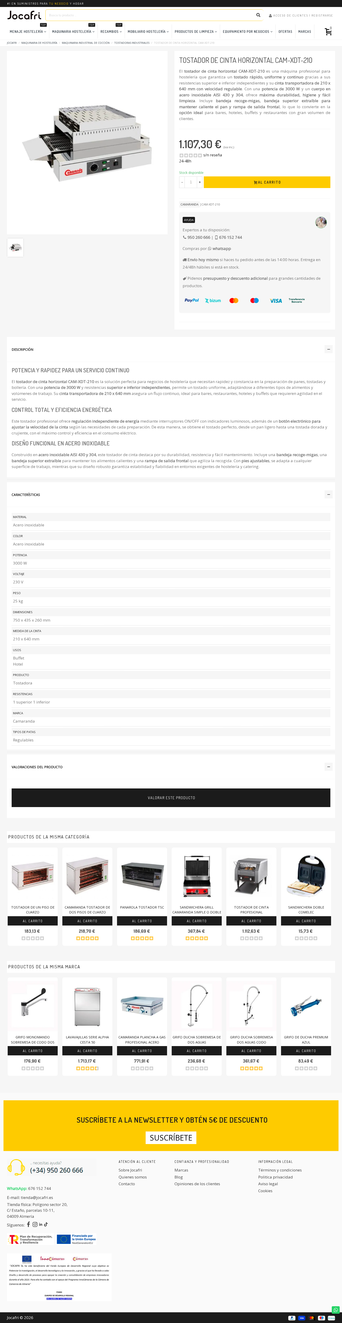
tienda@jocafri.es (37, 1197)
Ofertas (285, 31)
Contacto (127, 1183)
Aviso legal (268, 1183)
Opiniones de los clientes (197, 1183)
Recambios (111, 29)
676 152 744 (39, 1188)
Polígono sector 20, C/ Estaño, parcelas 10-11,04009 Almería (37, 1210)
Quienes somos (133, 1177)
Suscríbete (171, 1138)
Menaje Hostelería (28, 29)
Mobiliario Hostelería (147, 31)
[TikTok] (46, 1225)
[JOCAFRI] (24, 15)
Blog (178, 1177)
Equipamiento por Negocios (246, 31)
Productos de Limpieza (194, 31)
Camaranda (189, 204)
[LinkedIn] (41, 1225)
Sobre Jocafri (130, 1170)
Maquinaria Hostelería (73, 29)
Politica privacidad (275, 1177)
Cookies (265, 1190)
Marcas (304, 31)
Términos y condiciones (280, 1170)
